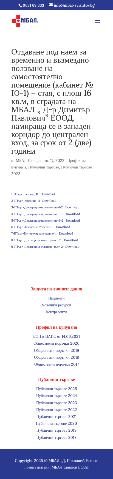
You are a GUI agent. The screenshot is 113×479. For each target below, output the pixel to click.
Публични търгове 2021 (56, 416)
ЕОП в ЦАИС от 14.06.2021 (56, 336)
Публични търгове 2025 (56, 388)
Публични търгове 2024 (56, 395)
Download (48, 194)
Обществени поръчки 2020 (56, 343)
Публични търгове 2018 (56, 437)
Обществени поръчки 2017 (56, 364)
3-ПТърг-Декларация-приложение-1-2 (37, 207)
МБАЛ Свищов (28, 160)
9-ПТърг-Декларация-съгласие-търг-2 (37, 247)
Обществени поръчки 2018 (56, 357)
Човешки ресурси (56, 305)
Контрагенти (56, 311)
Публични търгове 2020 (56, 423)
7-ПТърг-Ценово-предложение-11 (33, 233)
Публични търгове (43, 167)
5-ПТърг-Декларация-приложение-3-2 (37, 220)
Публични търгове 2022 (56, 409)
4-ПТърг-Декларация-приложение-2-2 (37, 214)
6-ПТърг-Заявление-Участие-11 (32, 227)
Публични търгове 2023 (56, 402)
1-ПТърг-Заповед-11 (24, 194)
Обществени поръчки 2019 (56, 350)
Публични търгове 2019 (56, 430)
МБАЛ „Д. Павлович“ (66, 460)
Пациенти (56, 298)
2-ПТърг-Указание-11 (25, 201)
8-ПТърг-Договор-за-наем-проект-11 (36, 240)
